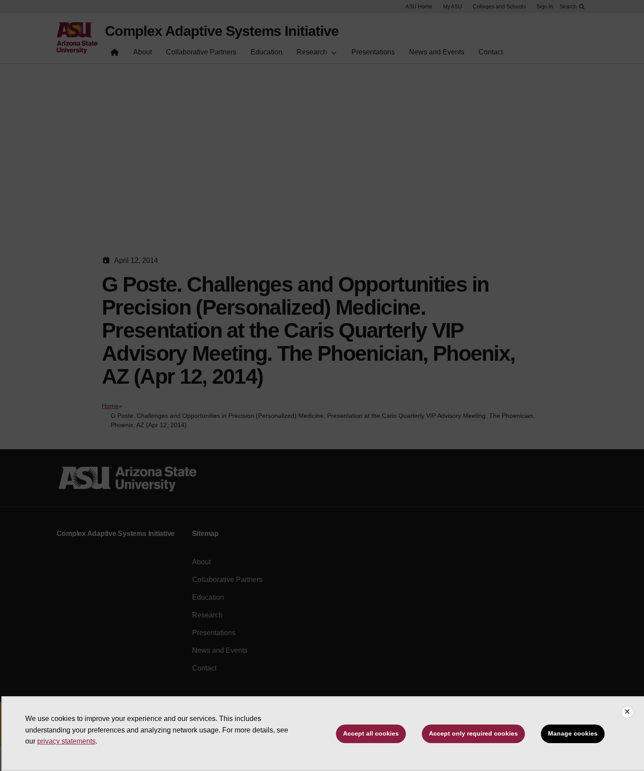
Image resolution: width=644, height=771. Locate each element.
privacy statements (66, 741)
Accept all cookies (371, 733)
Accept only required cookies (473, 733)
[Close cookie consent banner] (627, 712)
